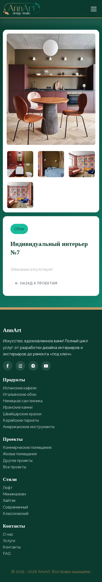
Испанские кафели (20, 388)
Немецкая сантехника (22, 401)
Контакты (12, 547)
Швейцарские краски (22, 414)
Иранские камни (17, 407)
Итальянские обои (19, 394)
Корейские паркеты (21, 420)
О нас (8, 534)
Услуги (9, 540)
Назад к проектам (38, 283)
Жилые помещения (20, 454)
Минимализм (14, 494)
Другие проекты (17, 460)
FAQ (7, 553)
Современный (15, 507)
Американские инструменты (29, 427)
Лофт (8, 487)
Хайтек (9, 500)
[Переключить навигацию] (93, 9)
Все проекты (14, 467)
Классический (15, 513)
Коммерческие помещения (27, 447)
